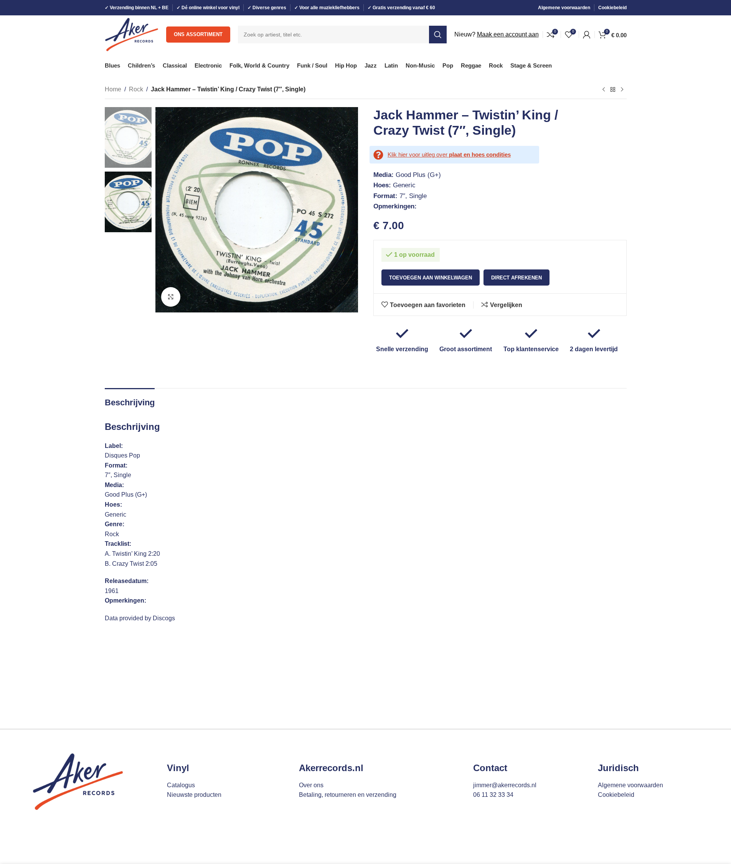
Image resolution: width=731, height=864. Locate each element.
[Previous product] (603, 89)
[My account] (586, 34)
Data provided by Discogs (140, 618)
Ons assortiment (198, 34)
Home (113, 89)
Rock (136, 89)
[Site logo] (132, 34)
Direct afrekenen (516, 278)
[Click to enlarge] (170, 296)
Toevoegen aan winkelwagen (430, 278)
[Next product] (622, 89)
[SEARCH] (438, 34)
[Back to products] (612, 89)
